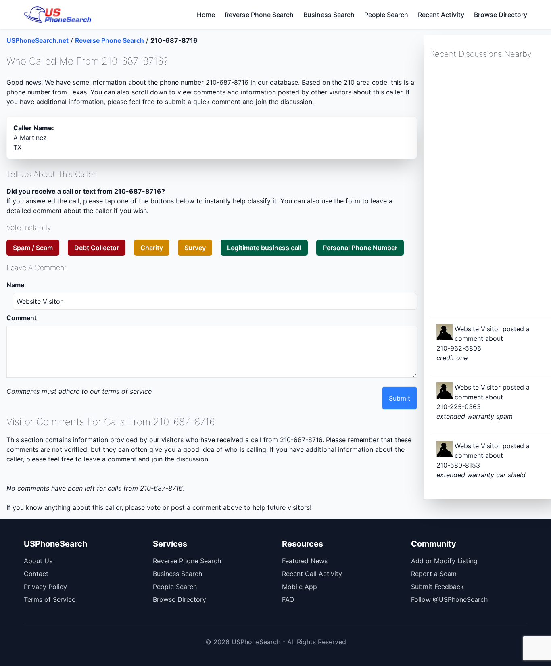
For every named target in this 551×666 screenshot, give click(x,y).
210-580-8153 (458, 465)
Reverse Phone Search (259, 14)
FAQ (288, 599)
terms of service (127, 391)
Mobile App (299, 586)
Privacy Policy (45, 586)
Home (206, 14)
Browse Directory (500, 14)
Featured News (305, 561)
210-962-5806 (458, 348)
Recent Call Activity (312, 574)
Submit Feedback (437, 586)
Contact (36, 574)
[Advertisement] (490, 187)
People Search (386, 14)
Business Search (329, 14)
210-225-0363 (458, 407)
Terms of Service (49, 599)
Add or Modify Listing (444, 561)
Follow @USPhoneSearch (449, 599)
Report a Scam (434, 574)
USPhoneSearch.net (37, 40)
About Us (38, 561)
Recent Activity (441, 14)
